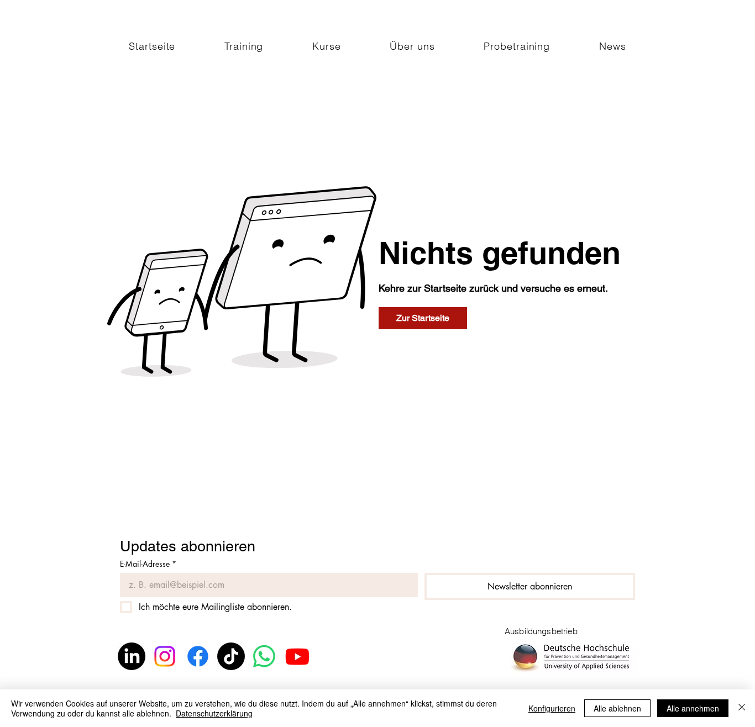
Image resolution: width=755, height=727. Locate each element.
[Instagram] (165, 656)
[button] (244, 46)
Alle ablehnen (617, 708)
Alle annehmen (693, 708)
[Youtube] (297, 656)
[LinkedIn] (131, 656)
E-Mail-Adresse (148, 563)
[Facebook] (198, 656)
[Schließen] (741, 708)
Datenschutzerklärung (214, 713)
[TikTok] (231, 656)
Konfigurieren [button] (551, 708)
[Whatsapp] (264, 656)
